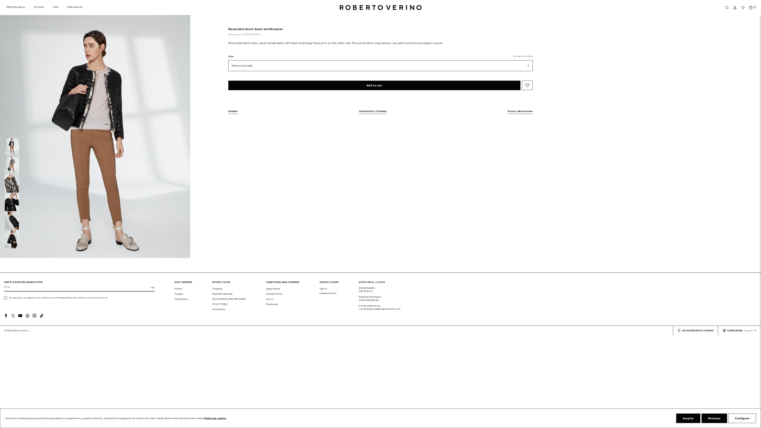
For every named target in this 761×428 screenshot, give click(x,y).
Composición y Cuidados (373, 111)
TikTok (42, 316)
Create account (328, 293)
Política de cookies (215, 418)
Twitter (13, 316)
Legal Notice (273, 288)
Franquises (272, 304)
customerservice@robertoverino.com (380, 308)
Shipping (217, 288)
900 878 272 (366, 291)
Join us (270, 298)
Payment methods (222, 293)
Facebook (6, 316)
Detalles (233, 111)
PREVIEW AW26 (15, 7)
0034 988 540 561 (369, 300)
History (178, 288)
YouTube (20, 316)
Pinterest (27, 316)
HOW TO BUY (220, 304)
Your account (329, 282)
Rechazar (714, 418)
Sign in (323, 288)
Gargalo (179, 293)
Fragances (74, 7)
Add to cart (374, 85)
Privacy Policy (65, 297)
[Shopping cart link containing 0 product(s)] (750, 7)
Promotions (218, 309)
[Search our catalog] (726, 7)
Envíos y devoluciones (520, 111)
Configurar (742, 418)
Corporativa (181, 298)
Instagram (34, 316)
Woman (39, 7)
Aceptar (688, 418)
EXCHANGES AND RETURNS (229, 298)
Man (55, 7)
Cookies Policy (274, 293)
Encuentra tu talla (523, 56)
